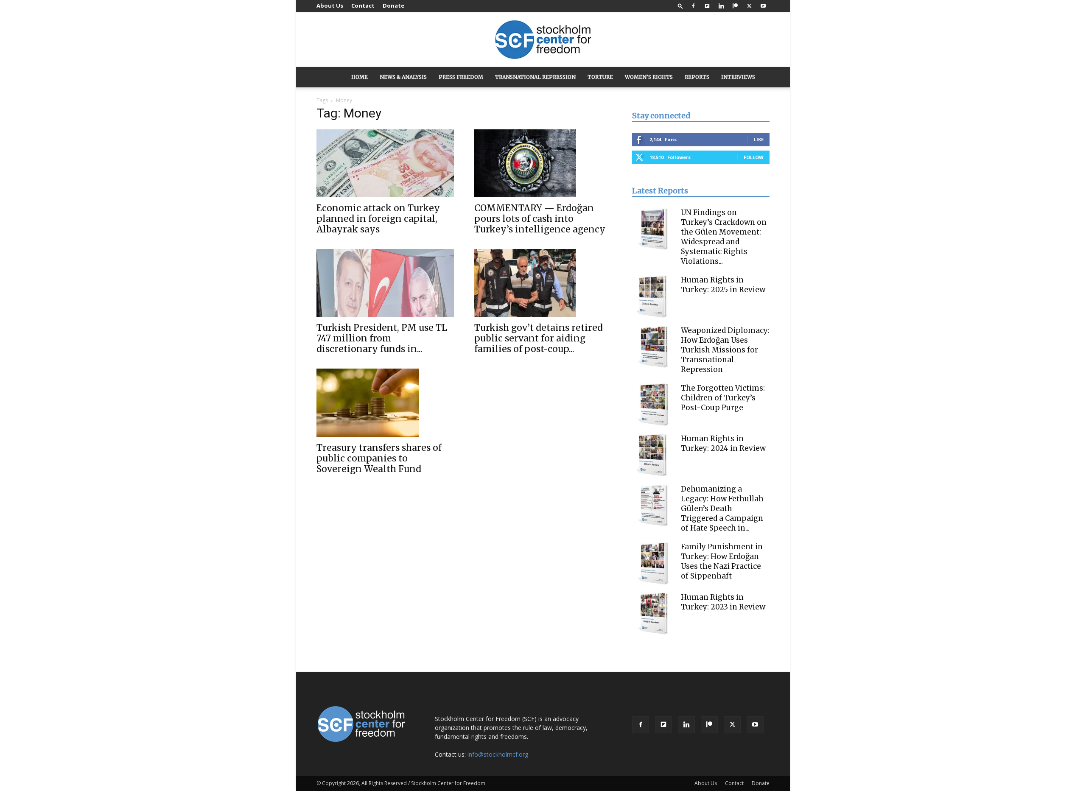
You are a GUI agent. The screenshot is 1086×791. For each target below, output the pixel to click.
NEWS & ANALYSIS (403, 77)
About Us (329, 5)
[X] (749, 6)
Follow (754, 157)
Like (759, 139)
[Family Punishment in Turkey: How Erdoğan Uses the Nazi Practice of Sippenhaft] (653, 563)
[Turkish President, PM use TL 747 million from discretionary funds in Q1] (385, 283)
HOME (359, 77)
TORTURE (600, 77)
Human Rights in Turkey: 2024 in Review (723, 443)
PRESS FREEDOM (461, 77)
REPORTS (697, 77)
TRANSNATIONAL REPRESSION (535, 77)
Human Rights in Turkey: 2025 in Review (723, 284)
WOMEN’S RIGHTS (649, 77)
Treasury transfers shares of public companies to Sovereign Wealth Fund (379, 458)
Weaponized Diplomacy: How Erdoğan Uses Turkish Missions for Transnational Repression (725, 350)
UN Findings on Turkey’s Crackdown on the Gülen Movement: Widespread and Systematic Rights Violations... (724, 237)
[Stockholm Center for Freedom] (543, 40)
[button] (680, 6)
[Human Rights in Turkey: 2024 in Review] (653, 455)
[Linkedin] (721, 6)
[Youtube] (763, 6)
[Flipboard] (707, 6)
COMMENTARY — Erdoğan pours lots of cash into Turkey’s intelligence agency (539, 218)
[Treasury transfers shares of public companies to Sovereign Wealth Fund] (385, 403)
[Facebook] (693, 6)
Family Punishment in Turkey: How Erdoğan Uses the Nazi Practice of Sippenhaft (722, 561)
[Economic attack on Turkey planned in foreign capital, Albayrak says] (385, 163)
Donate (393, 5)
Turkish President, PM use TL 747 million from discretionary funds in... (381, 338)
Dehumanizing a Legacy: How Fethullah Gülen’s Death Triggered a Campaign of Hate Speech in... (722, 508)
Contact (363, 5)
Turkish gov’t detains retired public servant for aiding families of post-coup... (538, 338)
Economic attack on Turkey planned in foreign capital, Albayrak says (378, 218)
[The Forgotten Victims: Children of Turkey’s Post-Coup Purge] (653, 404)
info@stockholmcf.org (497, 754)
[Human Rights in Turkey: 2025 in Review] (653, 296)
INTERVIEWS (738, 77)
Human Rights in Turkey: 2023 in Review (723, 602)
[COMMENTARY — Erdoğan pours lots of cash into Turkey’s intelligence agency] (543, 163)
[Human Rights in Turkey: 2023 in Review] (653, 614)
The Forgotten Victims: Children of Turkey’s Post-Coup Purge (723, 397)
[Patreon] (735, 6)
